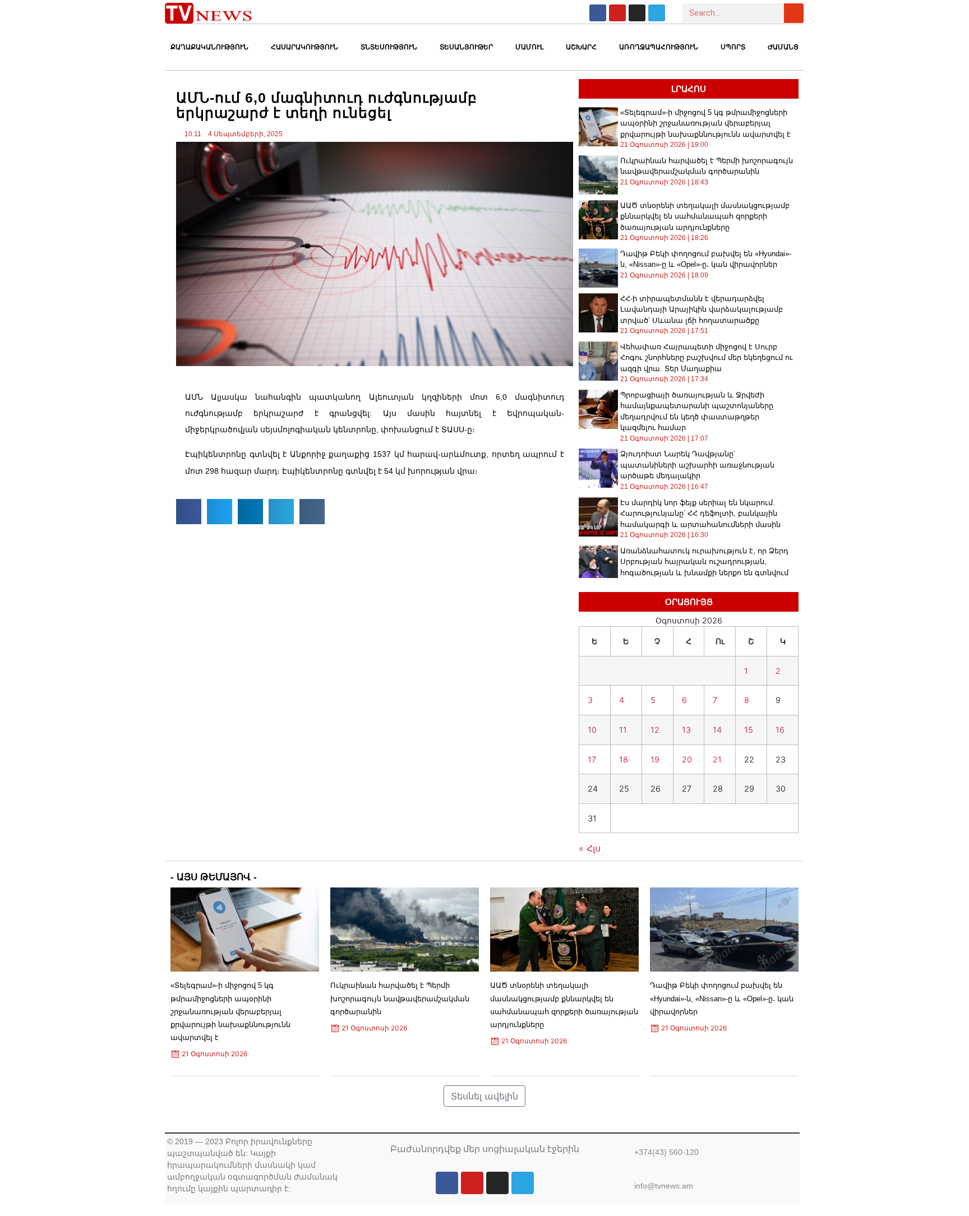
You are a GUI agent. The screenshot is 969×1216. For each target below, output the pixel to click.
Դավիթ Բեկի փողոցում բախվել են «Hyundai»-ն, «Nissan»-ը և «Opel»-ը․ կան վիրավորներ (721, 998)
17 (592, 759)
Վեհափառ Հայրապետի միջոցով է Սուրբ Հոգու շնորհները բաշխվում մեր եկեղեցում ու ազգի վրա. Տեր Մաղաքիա (706, 358)
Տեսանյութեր (466, 47)
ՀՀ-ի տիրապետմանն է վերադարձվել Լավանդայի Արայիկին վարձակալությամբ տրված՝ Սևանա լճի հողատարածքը (701, 309)
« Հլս (590, 848)
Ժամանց (783, 47)
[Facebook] (597, 12)
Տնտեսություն (389, 47)
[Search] (794, 13)
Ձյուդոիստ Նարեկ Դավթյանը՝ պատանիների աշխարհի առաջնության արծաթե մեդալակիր (697, 465)
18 (623, 759)
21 (717, 759)
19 (654, 759)
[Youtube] (617, 12)
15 (748, 729)
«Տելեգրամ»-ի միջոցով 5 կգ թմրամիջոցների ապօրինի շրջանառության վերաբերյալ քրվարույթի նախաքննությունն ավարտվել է (705, 123)
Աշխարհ (581, 47)
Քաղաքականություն (209, 47)
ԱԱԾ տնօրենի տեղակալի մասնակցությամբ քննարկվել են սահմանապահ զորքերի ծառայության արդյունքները (705, 216)
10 (592, 729)
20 (687, 759)
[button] (188, 511)
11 (623, 729)
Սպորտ (733, 47)
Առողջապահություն (658, 47)
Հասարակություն (304, 47)
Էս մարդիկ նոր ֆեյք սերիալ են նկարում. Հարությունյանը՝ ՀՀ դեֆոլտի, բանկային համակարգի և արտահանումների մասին (700, 513)
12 (654, 729)
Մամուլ (529, 47)
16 (780, 729)
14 (717, 729)
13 (686, 729)
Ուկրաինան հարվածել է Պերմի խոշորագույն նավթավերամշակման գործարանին (399, 998)
